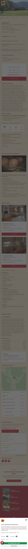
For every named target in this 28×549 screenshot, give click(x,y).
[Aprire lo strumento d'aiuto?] (2, 542)
